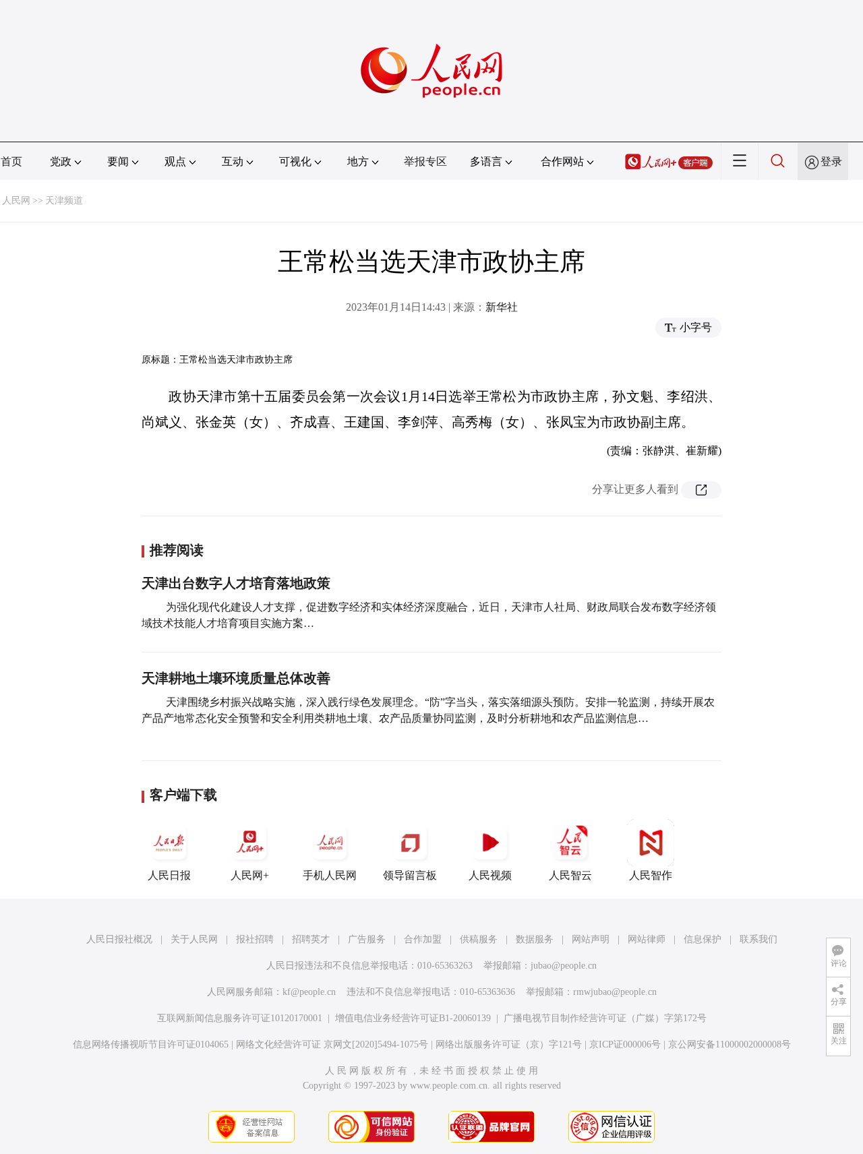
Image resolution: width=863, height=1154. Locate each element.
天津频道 (64, 200)
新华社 (501, 307)
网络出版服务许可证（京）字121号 (509, 1044)
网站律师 (646, 939)
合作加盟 (423, 939)
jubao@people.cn (564, 966)
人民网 (16, 200)
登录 (831, 161)
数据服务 (535, 939)
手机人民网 (330, 875)
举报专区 (425, 161)
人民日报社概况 (119, 939)
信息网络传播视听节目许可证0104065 (151, 1044)
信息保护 (702, 939)
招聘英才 (311, 939)
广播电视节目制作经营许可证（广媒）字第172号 (605, 1018)
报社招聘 (255, 939)
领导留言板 (410, 875)
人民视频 (490, 875)
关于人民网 (194, 939)
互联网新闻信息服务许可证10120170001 (239, 1018)
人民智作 (650, 875)
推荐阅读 (177, 550)
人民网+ (250, 875)
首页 (11, 161)
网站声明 (590, 939)
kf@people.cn (309, 992)
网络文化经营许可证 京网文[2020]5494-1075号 (332, 1044)
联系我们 (758, 939)
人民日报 (169, 875)
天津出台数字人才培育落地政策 (236, 583)
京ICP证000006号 (625, 1044)
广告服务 (367, 939)
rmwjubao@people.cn (615, 992)
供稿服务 (479, 939)
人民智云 (570, 875)
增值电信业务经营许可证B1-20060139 (413, 1018)
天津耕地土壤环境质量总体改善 (236, 678)
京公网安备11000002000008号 (729, 1044)
